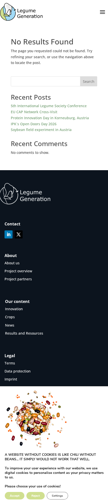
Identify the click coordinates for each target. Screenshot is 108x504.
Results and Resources (24, 333)
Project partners (18, 279)
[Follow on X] (19, 234)
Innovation (14, 308)
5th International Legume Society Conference (49, 105)
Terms (10, 363)
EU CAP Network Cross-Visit (34, 111)
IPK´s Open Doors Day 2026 (34, 123)
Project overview (18, 271)
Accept (14, 496)
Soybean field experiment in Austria (41, 129)
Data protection (18, 371)
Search (88, 81)
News (9, 325)
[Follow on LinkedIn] (9, 234)
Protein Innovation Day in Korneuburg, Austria (50, 117)
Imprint (11, 379)
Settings (57, 496)
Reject (35, 496)
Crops (10, 316)
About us (12, 263)
